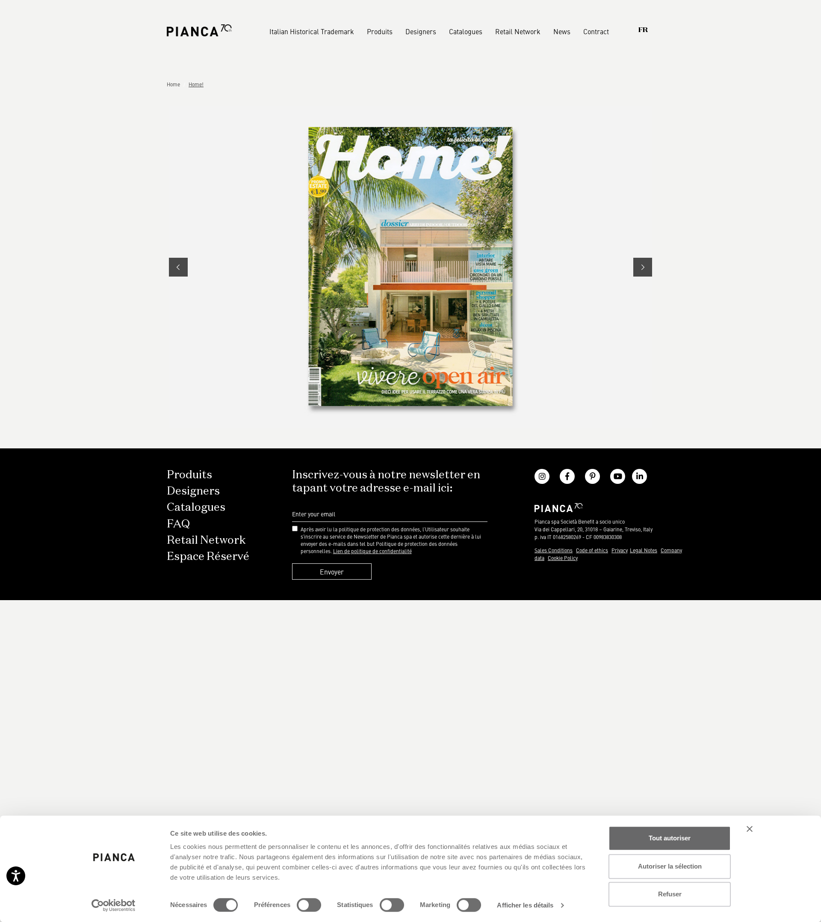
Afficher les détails (525, 905)
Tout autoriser (670, 838)
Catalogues (465, 31)
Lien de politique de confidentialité (372, 551)
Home (173, 84)
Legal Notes (643, 550)
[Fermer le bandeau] (750, 829)
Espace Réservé (208, 557)
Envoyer (332, 571)
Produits (380, 31)
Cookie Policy (563, 557)
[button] (178, 267)
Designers (420, 31)
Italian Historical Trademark (311, 31)
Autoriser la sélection (670, 866)
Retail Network (517, 31)
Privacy (619, 550)
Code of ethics (592, 550)
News (561, 31)
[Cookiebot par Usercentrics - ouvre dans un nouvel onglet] (113, 905)
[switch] (309, 905)
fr (643, 30)
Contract (596, 31)
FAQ (178, 524)
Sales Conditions (554, 550)
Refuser (670, 894)
